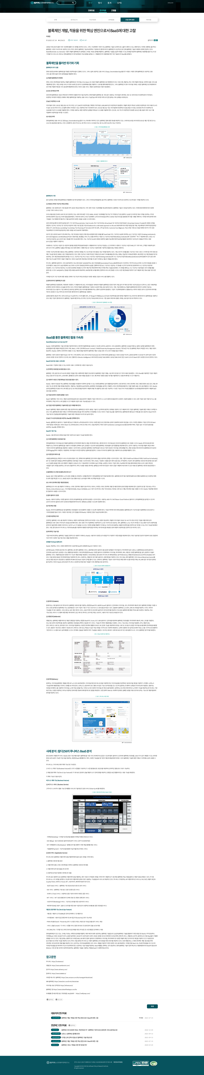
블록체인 (51, 999)
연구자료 (103, 10)
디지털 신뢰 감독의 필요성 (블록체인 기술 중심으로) (76, 1037)
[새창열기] (141, 1063)
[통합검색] (73, 3)
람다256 (60, 999)
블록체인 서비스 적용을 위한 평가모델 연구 (74, 1045)
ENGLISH (170, 3)
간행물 (113, 10)
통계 (109, 2)
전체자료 (91, 10)
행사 (100, 2)
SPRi (119, 2)
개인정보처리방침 (117, 1062)
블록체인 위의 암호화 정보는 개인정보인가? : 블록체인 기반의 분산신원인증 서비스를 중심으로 (89, 1030)
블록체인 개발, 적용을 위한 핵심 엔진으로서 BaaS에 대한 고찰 (79, 1018)
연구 (90, 2)
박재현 (48, 36)
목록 (152, 1006)
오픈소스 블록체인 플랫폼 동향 (70, 1034)
